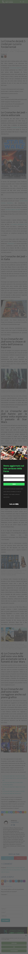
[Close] (25, 447)
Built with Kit (14, 504)
